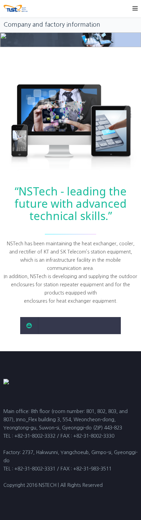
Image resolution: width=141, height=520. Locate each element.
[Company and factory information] (70, 325)
